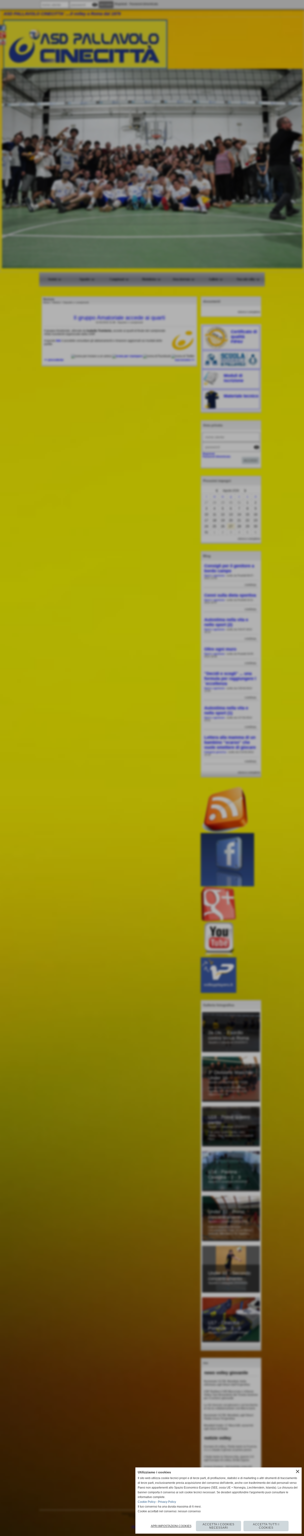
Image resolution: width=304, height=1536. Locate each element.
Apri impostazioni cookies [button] (171, 1526)
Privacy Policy (167, 1501)
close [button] (297, 1471)
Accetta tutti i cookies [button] (266, 1526)
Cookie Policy (147, 1501)
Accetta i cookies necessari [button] (218, 1526)
